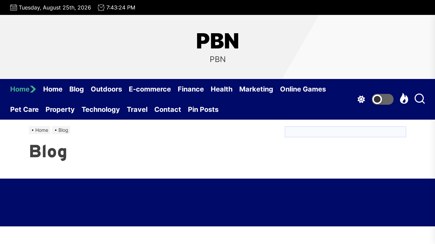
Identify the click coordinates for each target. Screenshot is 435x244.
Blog (76, 89)
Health (221, 89)
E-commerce (150, 89)
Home (20, 89)
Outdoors (106, 89)
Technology (101, 109)
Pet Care (24, 109)
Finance (191, 89)
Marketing (256, 89)
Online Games (303, 89)
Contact (167, 109)
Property (60, 109)
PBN (217, 41)
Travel (137, 109)
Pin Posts (203, 109)
